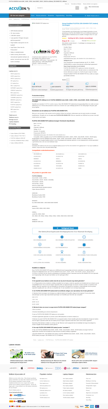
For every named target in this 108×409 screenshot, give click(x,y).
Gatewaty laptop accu (45, 390)
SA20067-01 (81, 163)
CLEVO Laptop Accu (16, 107)
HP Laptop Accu (15, 81)
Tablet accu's (13, 115)
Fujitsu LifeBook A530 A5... (17, 143)
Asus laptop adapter (68, 385)
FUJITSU (69, 49)
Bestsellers (51, 15)
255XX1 (58, 158)
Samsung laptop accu (45, 385)
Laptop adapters (14, 121)
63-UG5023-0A (81, 161)
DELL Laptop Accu (15, 85)
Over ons (88, 378)
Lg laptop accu (43, 392)
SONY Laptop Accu (15, 102)
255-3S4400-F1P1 (81, 58)
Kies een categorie (18, 15)
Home (32, 15)
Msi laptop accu (44, 388)
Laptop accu (16, 19)
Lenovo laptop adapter (68, 392)
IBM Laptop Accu (15, 109)
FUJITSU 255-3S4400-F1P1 (72, 145)
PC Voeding (12, 124)
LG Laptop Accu (15, 83)
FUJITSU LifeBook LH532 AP (18, 138)
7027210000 (59, 166)
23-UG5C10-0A (37, 156)
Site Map (88, 397)
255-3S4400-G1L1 (90, 58)
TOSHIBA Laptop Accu (16, 97)
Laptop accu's (13, 71)
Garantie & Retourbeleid (92, 383)
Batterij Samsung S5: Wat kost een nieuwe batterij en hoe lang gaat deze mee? (53, 361)
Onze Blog (69, 15)
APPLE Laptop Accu (16, 78)
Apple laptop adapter (68, 381)
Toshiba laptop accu (45, 397)
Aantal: (64, 79)
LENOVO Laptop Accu (16, 90)
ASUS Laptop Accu (15, 73)
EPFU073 (73, 56)
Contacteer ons (90, 395)
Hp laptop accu (43, 378)
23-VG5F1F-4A (59, 168)
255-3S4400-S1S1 (82, 154)
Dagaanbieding (60, 15)
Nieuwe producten (41, 15)
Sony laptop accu (44, 383)
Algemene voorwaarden (92, 392)
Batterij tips (89, 388)
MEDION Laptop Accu (16, 100)
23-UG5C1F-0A (59, 156)
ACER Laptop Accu (15, 76)
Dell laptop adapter (67, 383)
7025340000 (36, 166)
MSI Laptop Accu (15, 92)
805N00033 (58, 161)
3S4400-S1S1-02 (37, 168)
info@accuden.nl (95, 15)
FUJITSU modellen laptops (51, 104)
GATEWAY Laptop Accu (16, 88)
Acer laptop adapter (68, 378)
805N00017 (36, 158)
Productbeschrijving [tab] (38, 95)
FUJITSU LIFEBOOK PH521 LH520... (20, 140)
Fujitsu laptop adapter (68, 388)
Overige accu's (13, 119)
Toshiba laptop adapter (68, 397)
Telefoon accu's (14, 117)
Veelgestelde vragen (91, 385)
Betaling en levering (91, 381)
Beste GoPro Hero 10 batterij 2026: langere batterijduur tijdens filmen (84, 361)
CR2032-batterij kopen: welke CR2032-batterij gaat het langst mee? (21, 361)
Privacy (88, 390)
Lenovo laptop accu (45, 381)
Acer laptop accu (44, 395)
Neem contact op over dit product (42, 64)
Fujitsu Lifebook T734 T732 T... (18, 135)
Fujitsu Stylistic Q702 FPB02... (18, 133)
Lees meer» (14, 111)
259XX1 (80, 158)
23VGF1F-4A (81, 156)
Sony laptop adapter (68, 395)
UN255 (79, 168)
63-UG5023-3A (37, 163)
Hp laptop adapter (67, 390)
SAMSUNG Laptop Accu (17, 95)
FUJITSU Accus (25, 19)
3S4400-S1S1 (81, 166)
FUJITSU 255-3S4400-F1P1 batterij (40, 19)
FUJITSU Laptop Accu (16, 104)
